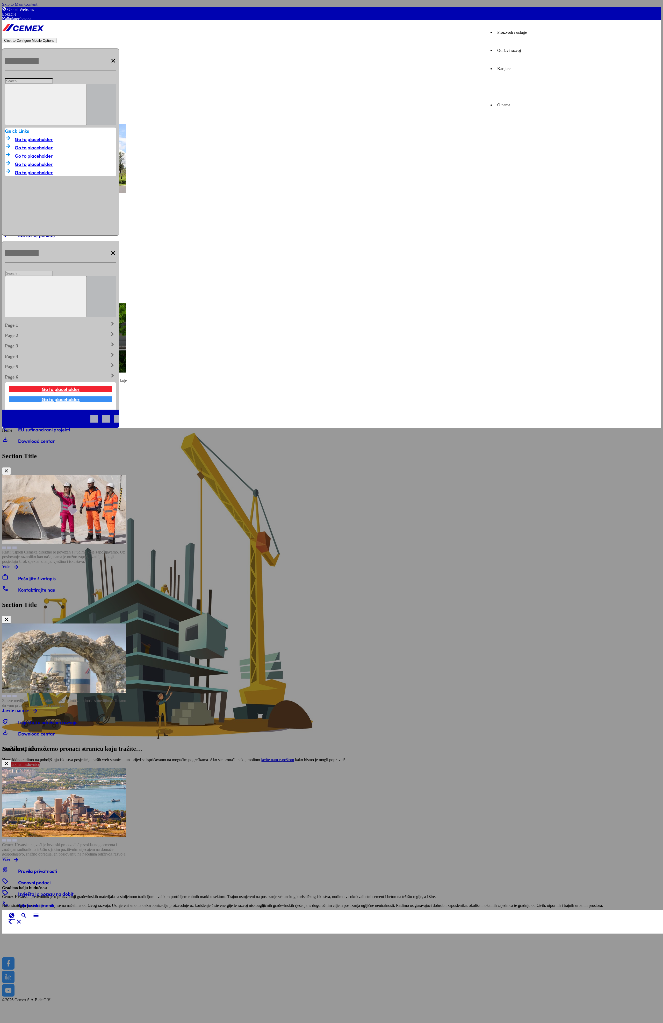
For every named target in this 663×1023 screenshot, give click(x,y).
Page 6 (60, 376)
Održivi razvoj (509, 50)
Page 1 (60, 324)
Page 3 (60, 345)
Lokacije (9, 14)
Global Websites (20, 9)
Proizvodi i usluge (512, 32)
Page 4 (60, 355)
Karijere (503, 68)
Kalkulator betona (16, 19)
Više (6, 566)
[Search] (46, 104)
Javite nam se (15, 710)
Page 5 (60, 365)
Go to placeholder (34, 139)
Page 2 (60, 334)
